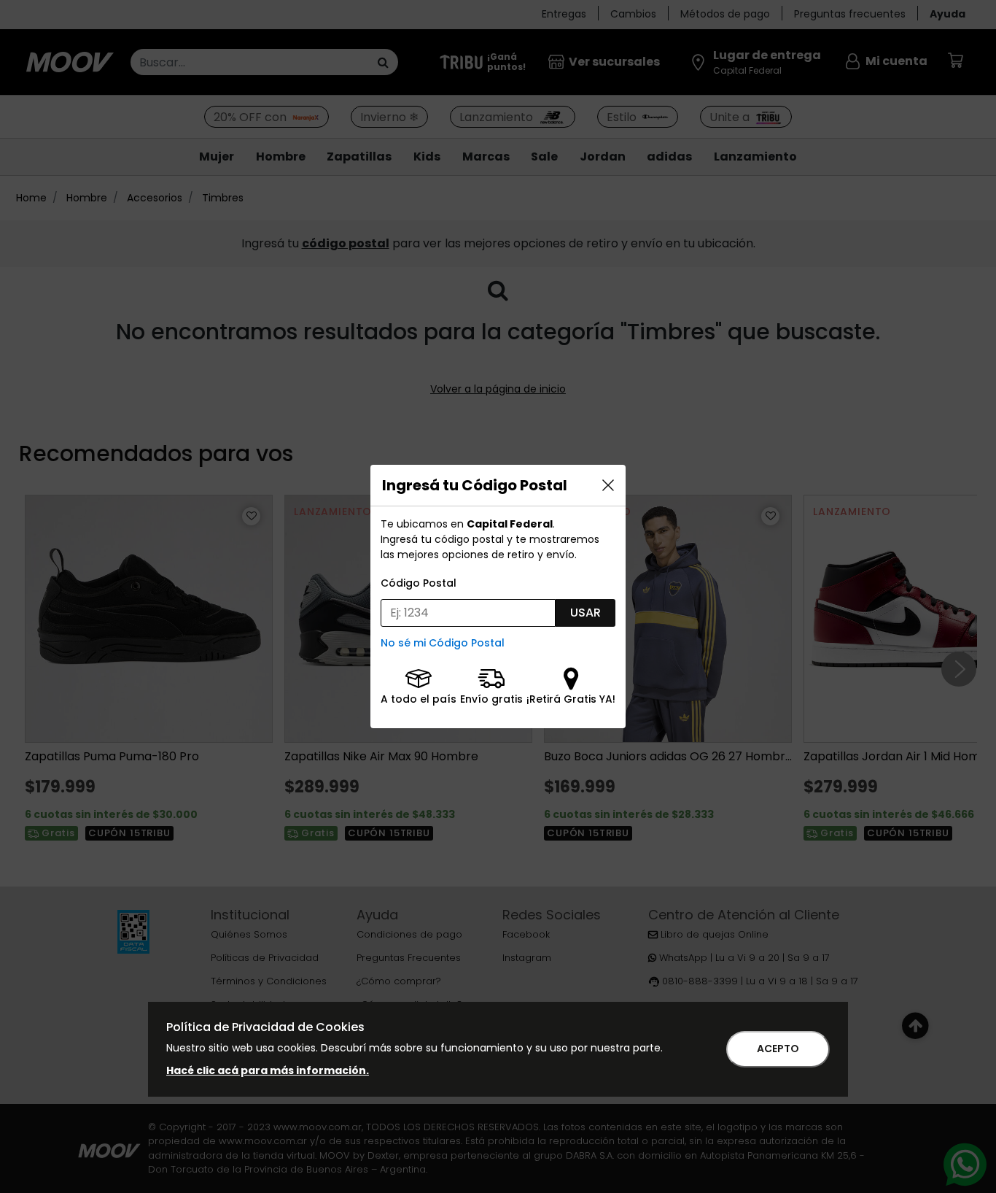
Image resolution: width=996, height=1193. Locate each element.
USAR (585, 612)
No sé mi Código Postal (443, 643)
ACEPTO (778, 1048)
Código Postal (418, 583)
